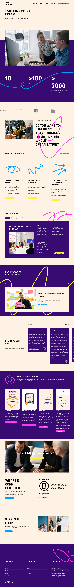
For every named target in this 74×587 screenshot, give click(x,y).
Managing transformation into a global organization (58, 576)
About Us (53, 3)
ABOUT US (42, 304)
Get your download (29, 424)
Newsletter (29, 573)
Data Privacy (59, 582)
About (6, 568)
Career (46, 3)
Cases (41, 3)
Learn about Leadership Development (60, 570)
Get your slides (11, 422)
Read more (43, 426)
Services (35, 3)
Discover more (59, 253)
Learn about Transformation (57, 566)
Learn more (64, 153)
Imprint (52, 582)
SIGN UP (9, 531)
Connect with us (63, 3)
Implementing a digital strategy (58, 573)
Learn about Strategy (56, 568)
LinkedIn (29, 566)
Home (6, 566)
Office (28, 568)
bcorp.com (46, 497)
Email (28, 570)
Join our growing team (37, 457)
